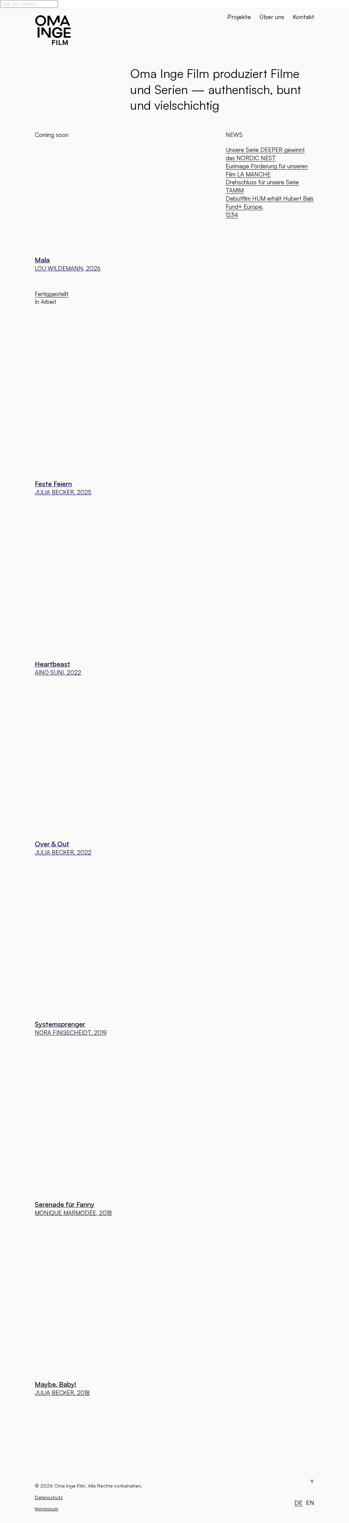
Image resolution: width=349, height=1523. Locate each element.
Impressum (46, 1508)
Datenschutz (49, 1497)
